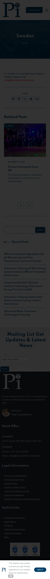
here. (11, 576)
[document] (25, 289)
